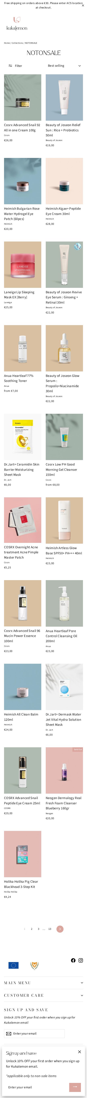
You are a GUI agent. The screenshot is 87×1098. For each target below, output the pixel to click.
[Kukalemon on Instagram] (81, 960)
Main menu (18, 983)
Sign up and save (26, 1009)
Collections (17, 43)
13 (49, 929)
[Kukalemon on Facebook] (73, 960)
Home (7, 43)
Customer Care (24, 995)
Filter (18, 66)
